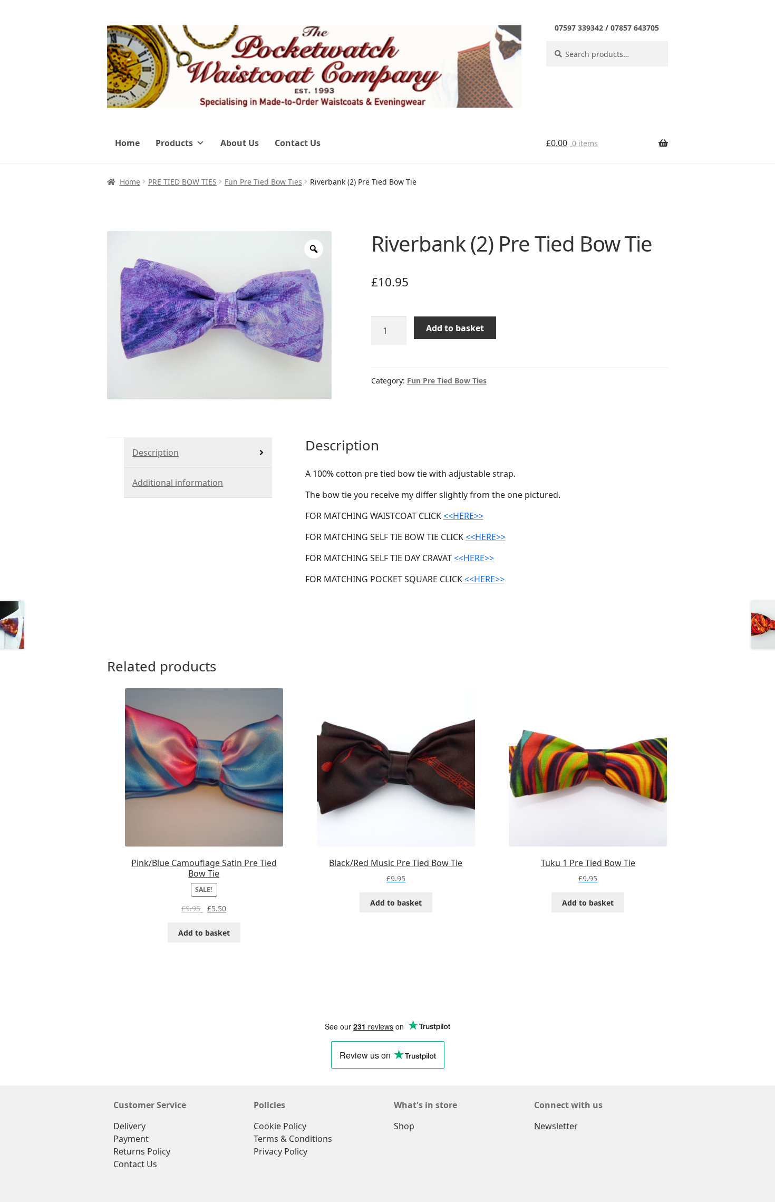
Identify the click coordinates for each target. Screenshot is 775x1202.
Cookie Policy (280, 1126)
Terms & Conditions (293, 1139)
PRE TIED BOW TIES (182, 182)
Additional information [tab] (177, 482)
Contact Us (298, 143)
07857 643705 (635, 28)
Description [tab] (155, 452)
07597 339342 (579, 28)
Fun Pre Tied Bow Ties (263, 182)
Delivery (129, 1126)
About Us (239, 143)
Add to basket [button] (204, 933)
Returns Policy (141, 1151)
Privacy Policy (280, 1151)
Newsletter (556, 1126)
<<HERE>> (463, 516)
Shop (404, 1126)
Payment (131, 1139)
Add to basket (455, 328)
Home (127, 143)
